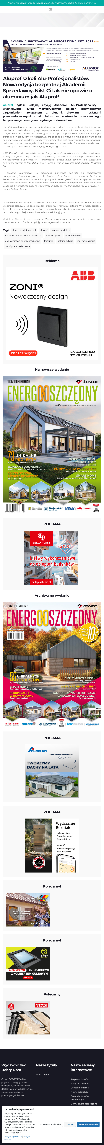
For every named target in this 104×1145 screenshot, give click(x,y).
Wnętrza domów (80, 1083)
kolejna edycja (65, 241)
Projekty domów (80, 1079)
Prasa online (43, 1074)
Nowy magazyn (79, 1092)
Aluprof (8, 105)
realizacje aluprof (86, 241)
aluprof (44, 230)
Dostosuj (70, 1124)
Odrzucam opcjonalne (50, 1124)
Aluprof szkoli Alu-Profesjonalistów (23, 235)
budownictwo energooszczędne (22, 241)
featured (48, 241)
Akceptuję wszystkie (88, 1124)
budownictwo (73, 235)
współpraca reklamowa (17, 246)
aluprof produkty (61, 230)
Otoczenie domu (80, 1087)
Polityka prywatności (13, 1137)
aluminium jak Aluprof (24, 230)
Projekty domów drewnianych (80, 1098)
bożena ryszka (53, 235)
